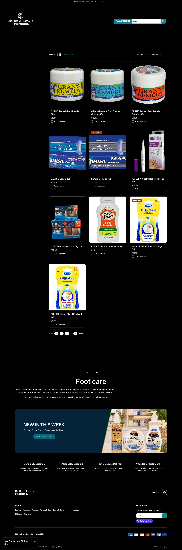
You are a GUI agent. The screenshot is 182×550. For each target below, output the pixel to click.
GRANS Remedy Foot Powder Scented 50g (146, 112)
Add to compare (59, 121)
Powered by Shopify (160, 547)
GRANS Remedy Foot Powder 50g (65, 112)
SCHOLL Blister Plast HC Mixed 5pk (66, 315)
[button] (174, 21)
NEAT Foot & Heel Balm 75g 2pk (66, 246)
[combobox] (147, 21)
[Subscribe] (164, 515)
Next (81, 333)
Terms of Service (43, 547)
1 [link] (56, 333)
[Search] (163, 21)
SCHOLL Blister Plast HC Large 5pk (147, 248)
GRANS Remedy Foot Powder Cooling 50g (105, 112)
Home (86, 372)
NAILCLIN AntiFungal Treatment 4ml (148, 180)
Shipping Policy (56, 547)
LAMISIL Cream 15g (60, 179)
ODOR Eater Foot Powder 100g (106, 246)
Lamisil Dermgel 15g (101, 179)
